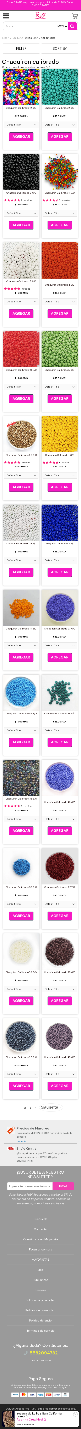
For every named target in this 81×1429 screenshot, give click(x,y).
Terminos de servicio (41, 1330)
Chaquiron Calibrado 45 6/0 (21, 713)
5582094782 (44, 1352)
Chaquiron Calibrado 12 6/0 (21, 107)
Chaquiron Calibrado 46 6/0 (59, 802)
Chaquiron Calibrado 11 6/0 (60, 192)
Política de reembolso (40, 1310)
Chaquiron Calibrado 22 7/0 (59, 887)
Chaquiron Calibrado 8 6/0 (21, 281)
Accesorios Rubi (25, 1408)
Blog (40, 1270)
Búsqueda (40, 1219)
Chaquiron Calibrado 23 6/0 (59, 628)
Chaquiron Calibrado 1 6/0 (59, 455)
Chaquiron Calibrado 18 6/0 (21, 628)
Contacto (40, 1229)
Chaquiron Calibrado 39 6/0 (21, 455)
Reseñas (40, 1290)
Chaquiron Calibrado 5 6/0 (60, 369)
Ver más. (22, 1141)
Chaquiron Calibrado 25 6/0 (59, 972)
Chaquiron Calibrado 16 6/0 (59, 713)
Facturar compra (40, 1249)
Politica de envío (40, 1320)
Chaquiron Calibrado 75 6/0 (21, 972)
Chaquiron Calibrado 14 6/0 (21, 543)
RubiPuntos (40, 1280)
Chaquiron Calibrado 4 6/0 (60, 284)
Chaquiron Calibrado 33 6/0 (21, 798)
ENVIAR (63, 1186)
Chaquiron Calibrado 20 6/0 (21, 887)
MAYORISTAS (40, 1259)
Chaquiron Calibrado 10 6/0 (21, 369)
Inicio (6, 38)
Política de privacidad (40, 1300)
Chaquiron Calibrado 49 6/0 (59, 1057)
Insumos (17, 38)
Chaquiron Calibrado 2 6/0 (60, 107)
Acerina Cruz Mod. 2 (31, 1419)
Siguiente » (51, 1107)
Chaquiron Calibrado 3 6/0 (60, 543)
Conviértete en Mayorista (40, 1239)
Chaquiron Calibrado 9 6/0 (21, 192)
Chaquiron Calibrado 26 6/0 (21, 1057)
